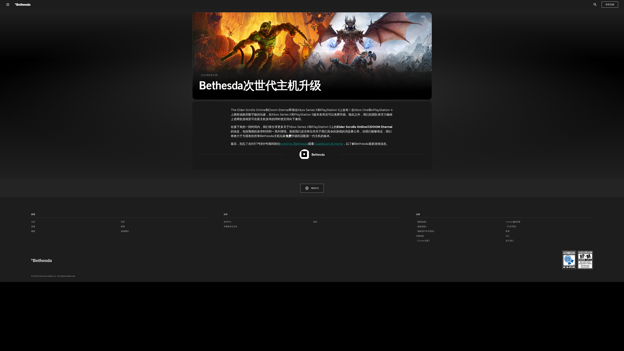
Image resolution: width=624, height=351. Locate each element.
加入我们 (510, 240)
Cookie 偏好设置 (513, 222)
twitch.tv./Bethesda (294, 144)
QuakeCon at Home (328, 144)
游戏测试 (125, 231)
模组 (33, 231)
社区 (123, 222)
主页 (33, 222)
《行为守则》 (511, 226)
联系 (508, 231)
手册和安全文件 (230, 226)
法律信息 (420, 236)
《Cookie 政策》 (423, 240)
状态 (315, 222)
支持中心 (227, 222)
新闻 (123, 226)
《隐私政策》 (422, 222)
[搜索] (595, 4)
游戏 (33, 226)
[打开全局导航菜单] (8, 4)
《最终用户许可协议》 (426, 231)
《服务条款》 (422, 226)
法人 (508, 236)
